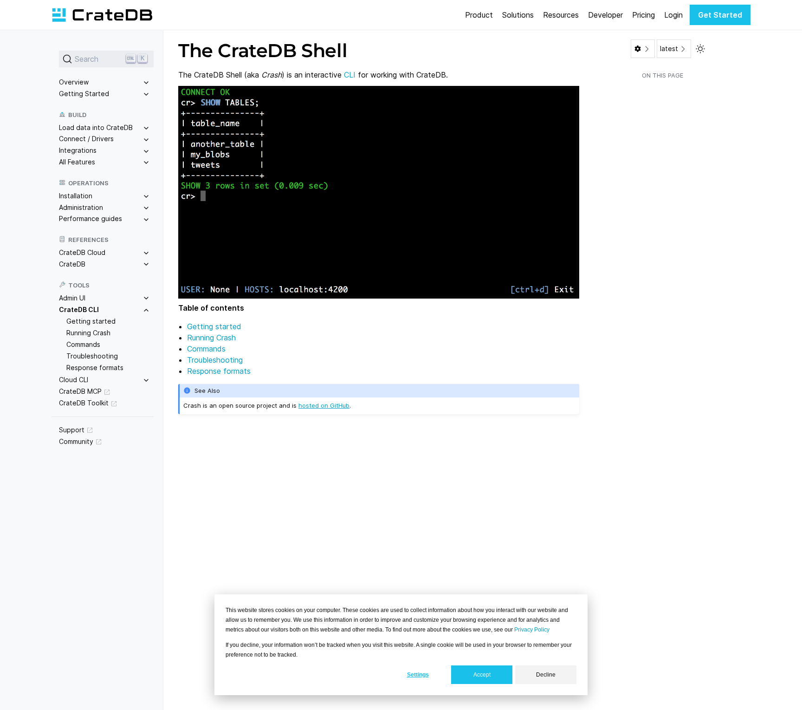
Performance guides (90, 218)
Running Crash (88, 333)
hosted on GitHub (323, 405)
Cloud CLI (73, 380)
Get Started (720, 15)
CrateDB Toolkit (84, 403)
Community (76, 441)
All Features (77, 162)
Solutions (518, 15)
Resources (561, 15)
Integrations (78, 150)
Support (71, 430)
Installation (75, 196)
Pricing (643, 15)
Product (479, 15)
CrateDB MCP (80, 391)
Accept (482, 674)
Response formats (94, 367)
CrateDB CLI (79, 309)
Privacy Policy (532, 629)
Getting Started (84, 94)
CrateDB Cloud (82, 252)
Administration (81, 207)
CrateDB (72, 264)
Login (673, 15)
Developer (605, 15)
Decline (546, 674)
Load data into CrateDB (96, 127)
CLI (350, 74)
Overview (74, 82)
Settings (418, 674)
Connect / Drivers (86, 139)
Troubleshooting (92, 356)
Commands (83, 344)
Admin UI (72, 298)
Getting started (91, 321)
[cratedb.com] (102, 15)
